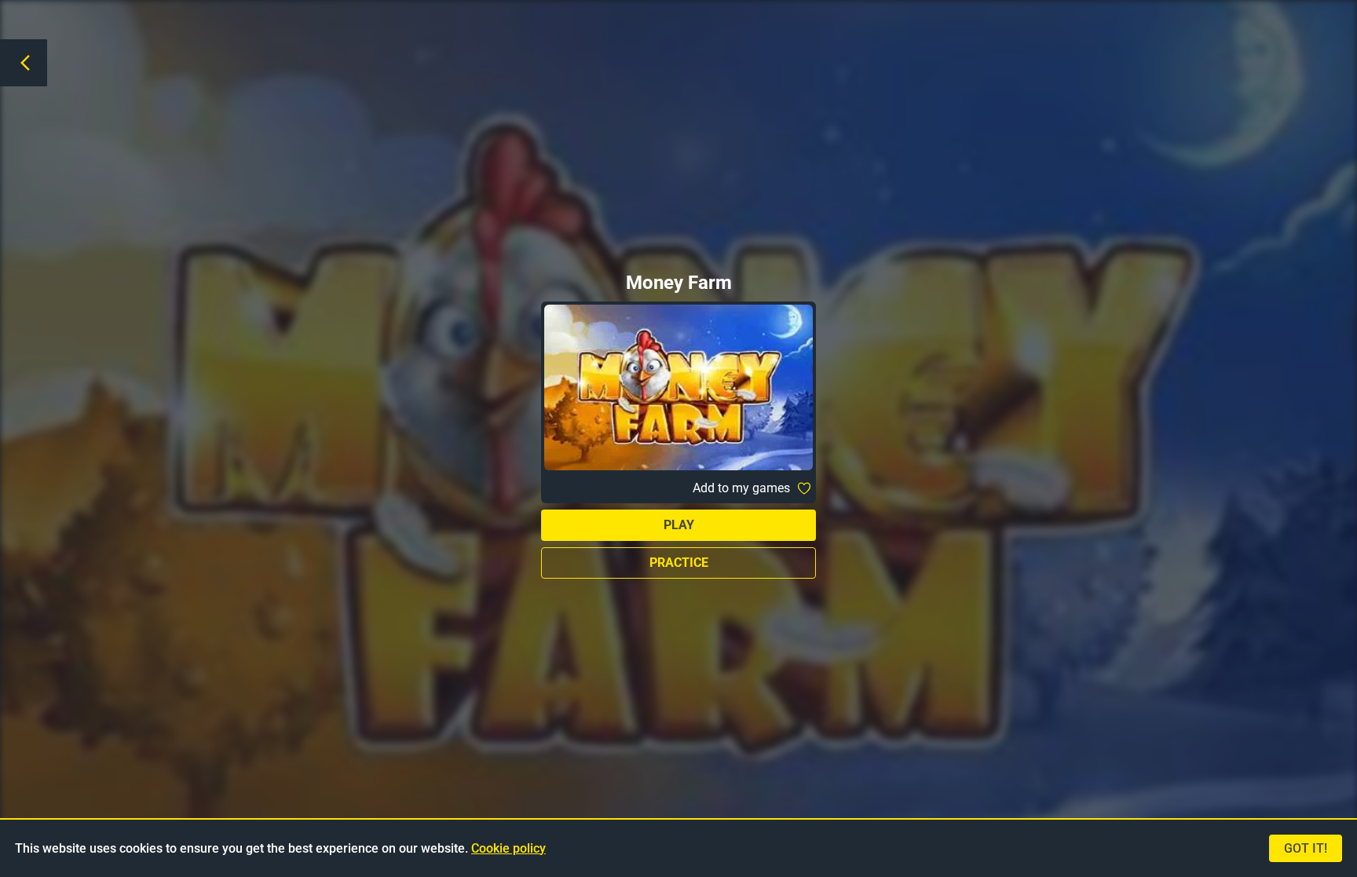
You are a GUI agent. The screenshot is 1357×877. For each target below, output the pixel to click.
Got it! (1305, 848)
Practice (678, 562)
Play (679, 524)
